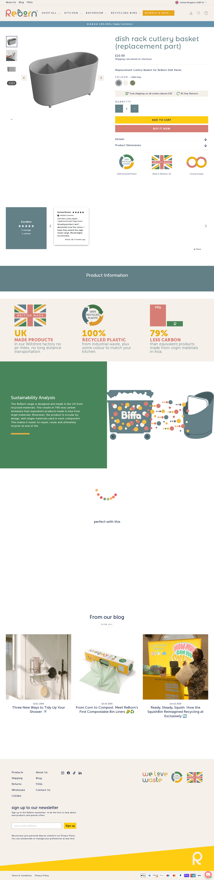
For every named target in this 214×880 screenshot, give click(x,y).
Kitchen (71, 12)
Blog (21, 2)
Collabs (16, 795)
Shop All (50, 12)
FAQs (30, 2)
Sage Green (133, 83)
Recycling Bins (124, 12)
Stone (126, 83)
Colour (128, 77)
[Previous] (24, 78)
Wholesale (18, 790)
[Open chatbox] (208, 874)
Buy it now (161, 128)
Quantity (123, 101)
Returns (16, 784)
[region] (128, 226)
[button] (50, 226)
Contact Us (43, 790)
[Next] (101, 78)
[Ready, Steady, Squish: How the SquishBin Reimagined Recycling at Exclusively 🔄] (175, 667)
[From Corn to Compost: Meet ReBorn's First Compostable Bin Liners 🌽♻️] (107, 667)
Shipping (120, 59)
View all (107, 624)
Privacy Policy (68, 835)
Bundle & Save (157, 12)
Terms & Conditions (22, 875)
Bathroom (95, 12)
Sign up (70, 825)
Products (17, 772)
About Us (11, 2)
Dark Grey (119, 83)
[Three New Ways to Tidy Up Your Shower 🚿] (38, 667)
